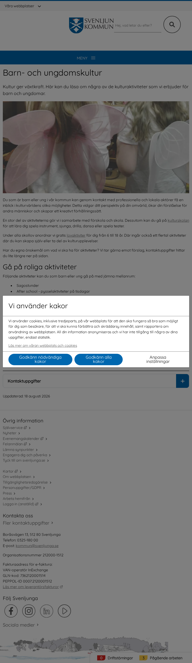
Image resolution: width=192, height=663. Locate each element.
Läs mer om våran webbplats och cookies (42, 345)
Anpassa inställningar (158, 359)
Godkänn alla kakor (99, 359)
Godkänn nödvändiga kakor (40, 359)
